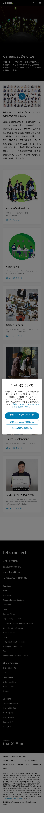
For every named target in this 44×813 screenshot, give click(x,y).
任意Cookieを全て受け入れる (22, 416)
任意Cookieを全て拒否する (22, 422)
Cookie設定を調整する (22, 428)
